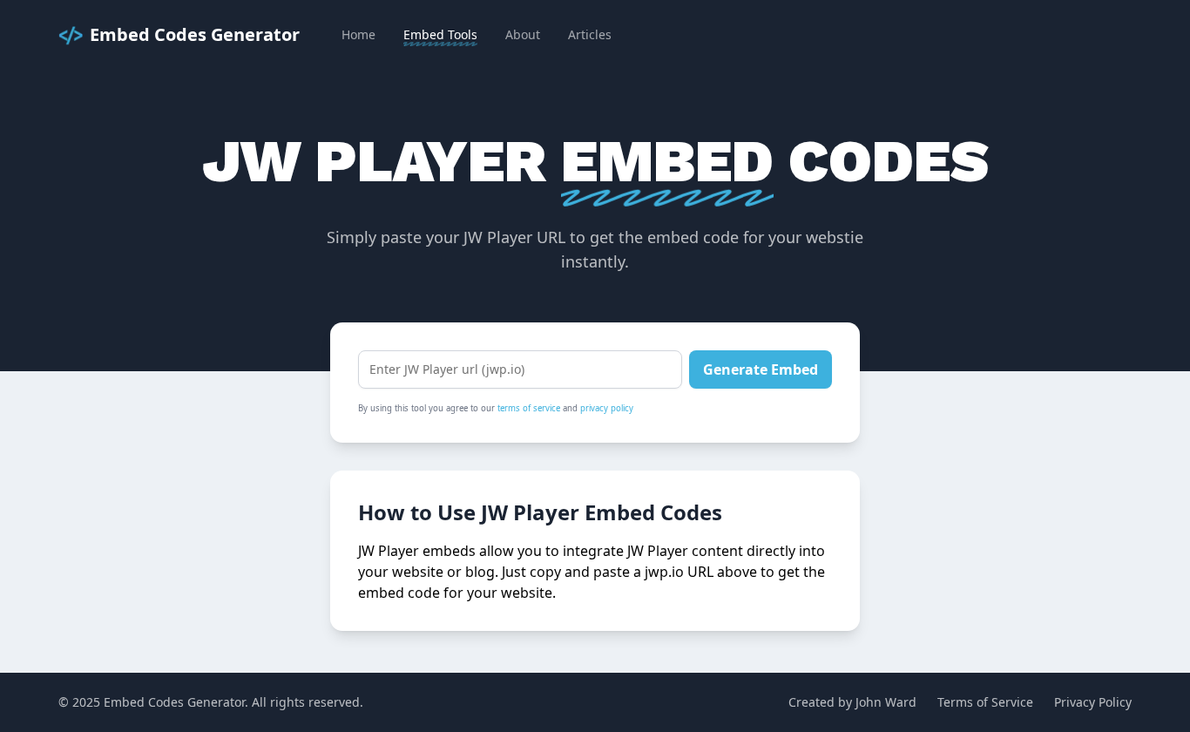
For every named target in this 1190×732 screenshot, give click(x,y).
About (522, 34)
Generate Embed (760, 369)
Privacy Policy (1093, 702)
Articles (590, 34)
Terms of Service (985, 702)
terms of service (528, 408)
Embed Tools (440, 34)
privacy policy (606, 408)
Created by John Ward (852, 702)
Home (358, 34)
